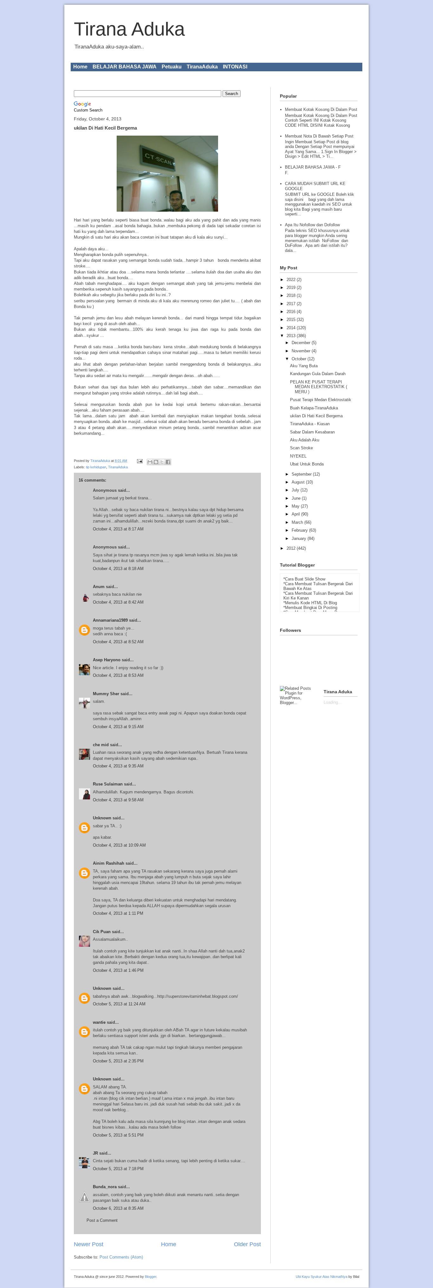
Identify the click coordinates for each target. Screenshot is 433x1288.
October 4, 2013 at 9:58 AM (118, 800)
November (302, 351)
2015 (292, 319)
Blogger (150, 1276)
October (299, 358)
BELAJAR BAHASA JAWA (125, 66)
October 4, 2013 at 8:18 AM (118, 568)
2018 (292, 295)
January (299, 538)
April (296, 514)
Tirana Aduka (129, 29)
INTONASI (235, 66)
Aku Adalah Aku (304, 440)
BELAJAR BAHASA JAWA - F (313, 167)
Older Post (247, 1244)
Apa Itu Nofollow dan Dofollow (312, 224)
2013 (292, 335)
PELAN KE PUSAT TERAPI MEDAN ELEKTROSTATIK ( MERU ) (318, 387)
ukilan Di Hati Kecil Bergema (316, 415)
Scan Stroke (301, 447)
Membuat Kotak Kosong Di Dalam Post (321, 109)
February (300, 530)
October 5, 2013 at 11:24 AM (119, 1004)
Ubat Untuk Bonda (307, 464)
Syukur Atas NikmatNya (329, 1276)
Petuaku (172, 66)
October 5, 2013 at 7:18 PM (118, 1168)
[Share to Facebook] (168, 462)
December (302, 342)
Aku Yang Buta (304, 365)
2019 (292, 287)
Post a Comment (102, 1220)
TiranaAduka (202, 66)
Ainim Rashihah (108, 863)
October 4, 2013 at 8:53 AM (118, 675)
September (302, 474)
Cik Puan (102, 931)
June (297, 498)
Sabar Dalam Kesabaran (312, 432)
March (298, 522)
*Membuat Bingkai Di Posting (310, 607)
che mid (101, 744)
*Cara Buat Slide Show (304, 579)
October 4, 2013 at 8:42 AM (118, 602)
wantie (99, 1022)
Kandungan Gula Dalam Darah (318, 373)
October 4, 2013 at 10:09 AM (119, 845)
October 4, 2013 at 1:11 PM (118, 913)
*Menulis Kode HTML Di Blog (310, 602)
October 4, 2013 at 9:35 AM (118, 766)
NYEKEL (298, 456)
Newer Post (88, 1244)
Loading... (333, 702)
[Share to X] (162, 462)
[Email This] (150, 462)
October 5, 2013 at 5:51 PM (118, 1135)
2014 (292, 327)
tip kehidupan (96, 467)
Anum (99, 586)
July (296, 490)
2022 (292, 279)
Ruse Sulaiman (108, 784)
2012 (292, 548)
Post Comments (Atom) (121, 1257)
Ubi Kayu (303, 1276)
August (299, 482)
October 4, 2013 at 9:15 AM (118, 726)
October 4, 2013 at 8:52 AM (118, 641)
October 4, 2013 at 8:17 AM (118, 529)
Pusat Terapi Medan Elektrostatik (320, 399)
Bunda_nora (105, 1186)
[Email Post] (139, 461)
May (296, 506)
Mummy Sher (106, 693)
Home (80, 66)
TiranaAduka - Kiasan (310, 423)
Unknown (102, 818)
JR (95, 1153)
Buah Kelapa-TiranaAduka (314, 408)
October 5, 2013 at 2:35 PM (118, 1061)
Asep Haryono (106, 659)
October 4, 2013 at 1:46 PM (118, 970)
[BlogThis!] (156, 462)
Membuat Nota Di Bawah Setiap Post (319, 136)
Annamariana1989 (110, 620)
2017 (292, 303)
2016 (292, 311)
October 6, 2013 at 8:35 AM (118, 1208)
